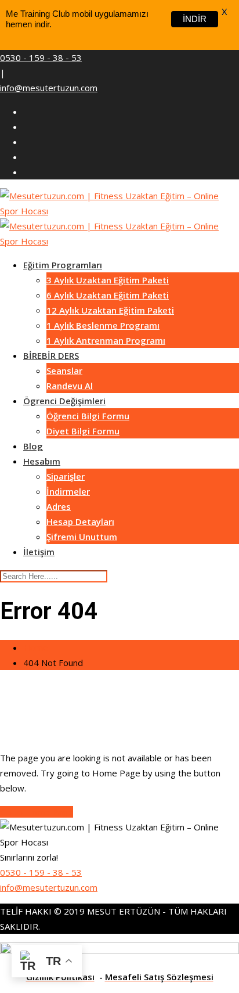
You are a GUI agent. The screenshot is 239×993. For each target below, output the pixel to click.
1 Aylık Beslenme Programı (103, 325)
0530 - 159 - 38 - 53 (41, 57)
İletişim (39, 551)
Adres (58, 506)
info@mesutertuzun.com (48, 87)
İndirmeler (68, 491)
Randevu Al (69, 385)
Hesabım (41, 461)
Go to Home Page (36, 812)
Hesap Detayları (80, 521)
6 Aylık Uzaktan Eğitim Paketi (107, 295)
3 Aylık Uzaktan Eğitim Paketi (107, 280)
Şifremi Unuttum (81, 536)
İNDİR (195, 19)
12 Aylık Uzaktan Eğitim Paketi (110, 310)
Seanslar (64, 370)
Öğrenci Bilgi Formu (87, 416)
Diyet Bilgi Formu (82, 431)
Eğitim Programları (62, 265)
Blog (33, 446)
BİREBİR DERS (51, 355)
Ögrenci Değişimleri (64, 400)
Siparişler (65, 476)
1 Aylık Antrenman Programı (105, 340)
